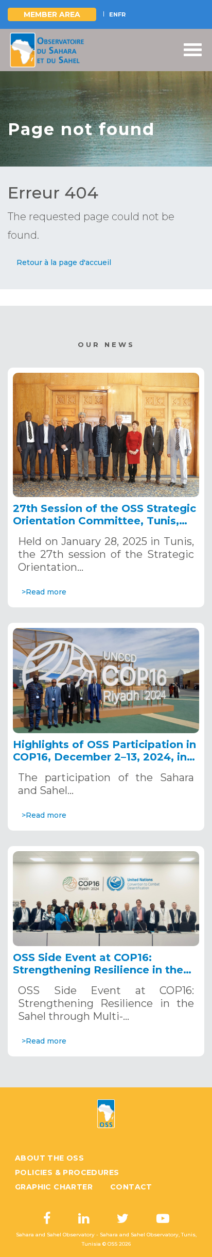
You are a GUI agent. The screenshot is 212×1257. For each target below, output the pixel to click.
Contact (131, 1187)
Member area (52, 14)
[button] (64, 263)
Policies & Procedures (67, 1172)
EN (113, 14)
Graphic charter (54, 1187)
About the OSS (49, 1158)
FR (122, 14)
